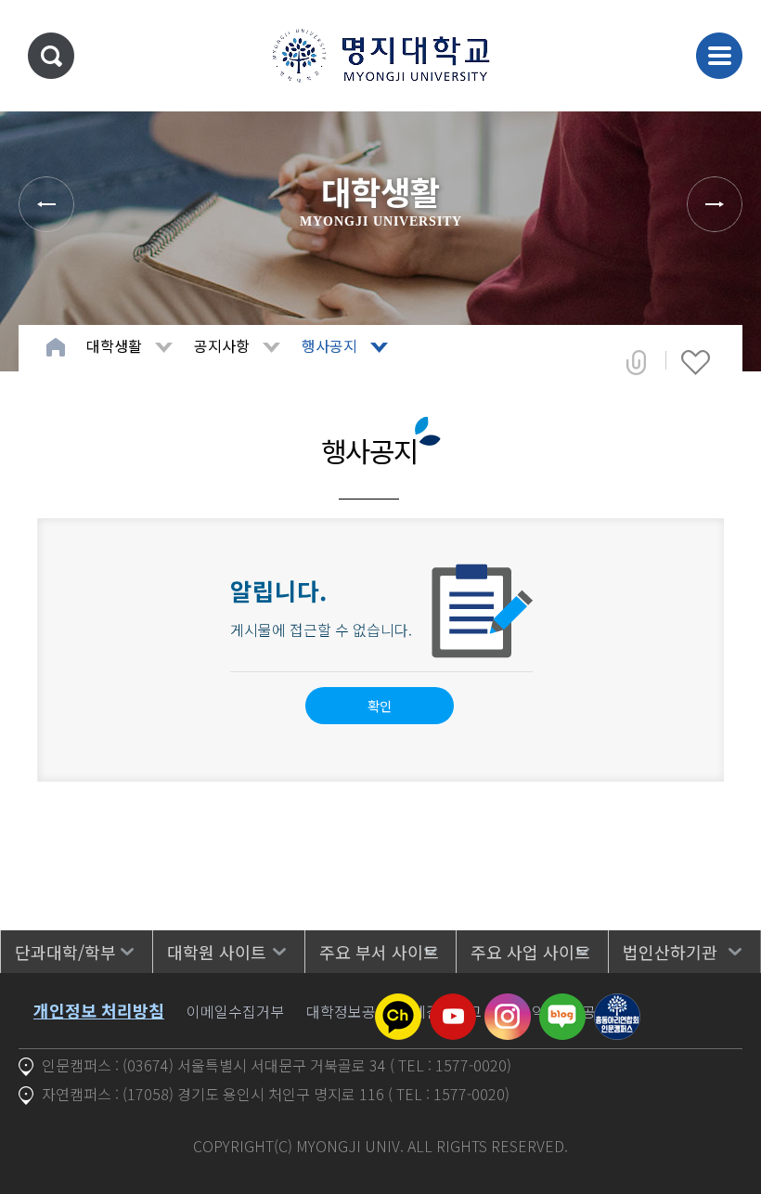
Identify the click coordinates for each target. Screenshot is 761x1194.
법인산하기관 (670, 952)
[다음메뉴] (714, 204)
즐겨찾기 (695, 362)
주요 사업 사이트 (530, 952)
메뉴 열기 (719, 55)
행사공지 (329, 345)
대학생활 (114, 345)
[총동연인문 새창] (617, 1004)
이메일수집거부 (235, 1011)
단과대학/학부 (65, 952)
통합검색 (51, 55)
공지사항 (221, 345)
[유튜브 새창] (453, 1004)
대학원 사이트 (216, 952)
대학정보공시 (348, 1011)
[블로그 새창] (562, 1004)
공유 (636, 362)
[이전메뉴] (46, 204)
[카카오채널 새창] (398, 1004)
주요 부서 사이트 (379, 952)
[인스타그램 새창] (507, 1004)
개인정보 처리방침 (98, 1010)
